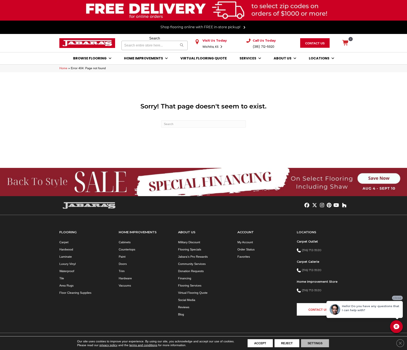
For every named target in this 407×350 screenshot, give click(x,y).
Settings (315, 343)
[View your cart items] (345, 43)
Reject (287, 343)
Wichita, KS (210, 47)
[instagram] (321, 205)
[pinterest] (328, 205)
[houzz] (343, 205)
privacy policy (108, 345)
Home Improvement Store (317, 282)
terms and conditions (143, 345)
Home (63, 68)
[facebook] (306, 205)
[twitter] (314, 205)
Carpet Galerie (308, 262)
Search (154, 38)
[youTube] (336, 205)
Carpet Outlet (307, 241)
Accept (260, 343)
